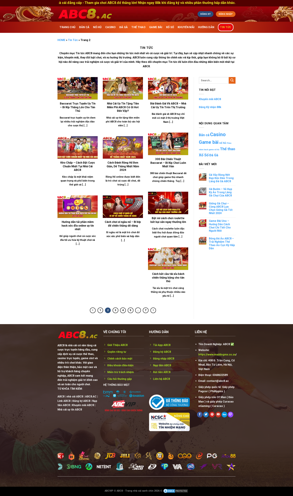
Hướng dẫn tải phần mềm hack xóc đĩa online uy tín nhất (78, 225)
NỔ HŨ (97, 27)
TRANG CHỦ (67, 27)
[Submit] (232, 80)
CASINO (110, 27)
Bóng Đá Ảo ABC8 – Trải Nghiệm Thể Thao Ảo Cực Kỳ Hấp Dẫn (222, 243)
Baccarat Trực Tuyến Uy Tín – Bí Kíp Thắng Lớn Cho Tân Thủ (77, 107)
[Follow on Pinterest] (212, 414)
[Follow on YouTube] (218, 414)
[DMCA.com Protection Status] (175, 490)
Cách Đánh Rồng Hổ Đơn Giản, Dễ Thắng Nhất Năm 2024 (123, 166)
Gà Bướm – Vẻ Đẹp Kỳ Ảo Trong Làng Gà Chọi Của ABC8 (220, 192)
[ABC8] (116, 14)
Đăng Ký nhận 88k (210, 107)
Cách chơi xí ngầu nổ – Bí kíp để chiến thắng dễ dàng (123, 223)
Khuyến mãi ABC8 (210, 99)
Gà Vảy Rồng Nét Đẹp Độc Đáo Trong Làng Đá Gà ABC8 (221, 178)
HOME (61, 40)
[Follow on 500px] (224, 414)
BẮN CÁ (84, 27)
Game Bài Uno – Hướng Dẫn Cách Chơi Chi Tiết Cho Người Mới (220, 225)
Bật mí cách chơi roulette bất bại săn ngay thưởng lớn (168, 220)
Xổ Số (204, 155)
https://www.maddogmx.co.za (217, 354)
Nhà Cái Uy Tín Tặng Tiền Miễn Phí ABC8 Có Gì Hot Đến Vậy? (123, 107)
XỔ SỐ (170, 27)
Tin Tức (225, 27)
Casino (218, 134)
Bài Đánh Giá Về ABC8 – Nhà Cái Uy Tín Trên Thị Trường (168, 105)
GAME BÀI (155, 27)
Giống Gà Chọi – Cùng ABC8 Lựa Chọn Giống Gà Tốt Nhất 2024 (220, 208)
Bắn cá (204, 135)
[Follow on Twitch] (230, 414)
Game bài (209, 142)
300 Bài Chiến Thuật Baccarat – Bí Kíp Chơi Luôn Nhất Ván (168, 162)
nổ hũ (222, 142)
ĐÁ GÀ (123, 27)
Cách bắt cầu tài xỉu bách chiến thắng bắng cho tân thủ (168, 277)
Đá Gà (213, 155)
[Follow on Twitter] (206, 414)
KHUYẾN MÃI (186, 27)
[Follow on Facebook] (200, 414)
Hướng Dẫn (206, 27)
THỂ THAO (138, 27)
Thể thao (227, 149)
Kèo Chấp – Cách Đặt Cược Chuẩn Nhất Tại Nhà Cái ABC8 (77, 166)
